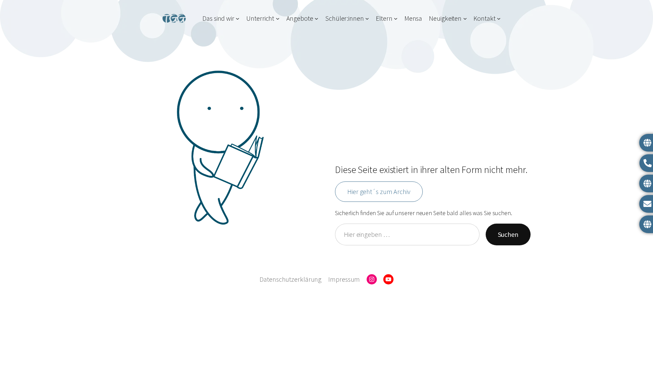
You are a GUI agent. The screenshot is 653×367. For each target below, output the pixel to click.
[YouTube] (388, 279)
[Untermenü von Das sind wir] (237, 18)
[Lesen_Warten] (220, 147)
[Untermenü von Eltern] (396, 18)
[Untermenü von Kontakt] (499, 18)
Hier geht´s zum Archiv (379, 191)
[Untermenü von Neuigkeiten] (465, 18)
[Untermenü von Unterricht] (278, 18)
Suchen (508, 234)
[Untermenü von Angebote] (316, 18)
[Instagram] (372, 279)
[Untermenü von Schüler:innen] (367, 18)
